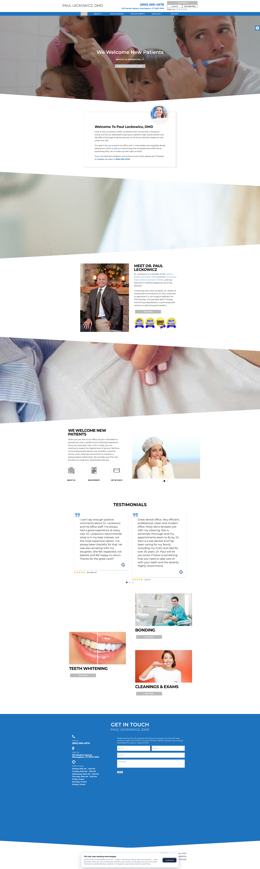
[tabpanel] (166, 456)
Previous (130, 456)
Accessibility (180, 856)
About (97, 14)
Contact (174, 14)
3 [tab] (133, 582)
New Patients (117, 14)
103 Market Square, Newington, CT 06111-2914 (143, 8)
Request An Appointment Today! (130, 66)
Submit (120, 772)
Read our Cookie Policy (142, 864)
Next (202, 456)
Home (84, 14)
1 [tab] (164, 481)
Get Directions (190, 6)
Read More (148, 312)
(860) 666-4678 (152, 4)
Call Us (175, 6)
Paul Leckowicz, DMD (82, 6)
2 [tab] (167, 481)
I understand (169, 860)
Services (156, 14)
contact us (102, 159)
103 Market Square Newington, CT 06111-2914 (85, 756)
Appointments (182, 2)
